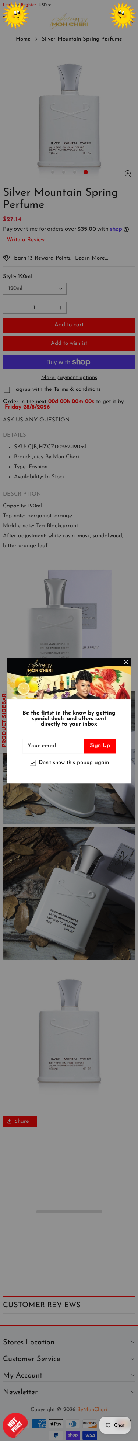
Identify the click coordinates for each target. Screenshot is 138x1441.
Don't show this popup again (74, 762)
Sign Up (100, 746)
